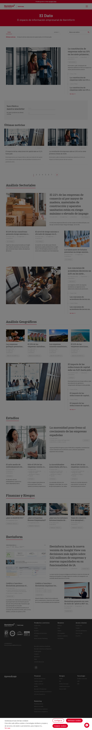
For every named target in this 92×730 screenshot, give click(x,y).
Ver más (7, 728)
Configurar (58, 721)
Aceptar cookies (60, 726)
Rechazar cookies (74, 721)
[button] (86, 725)
